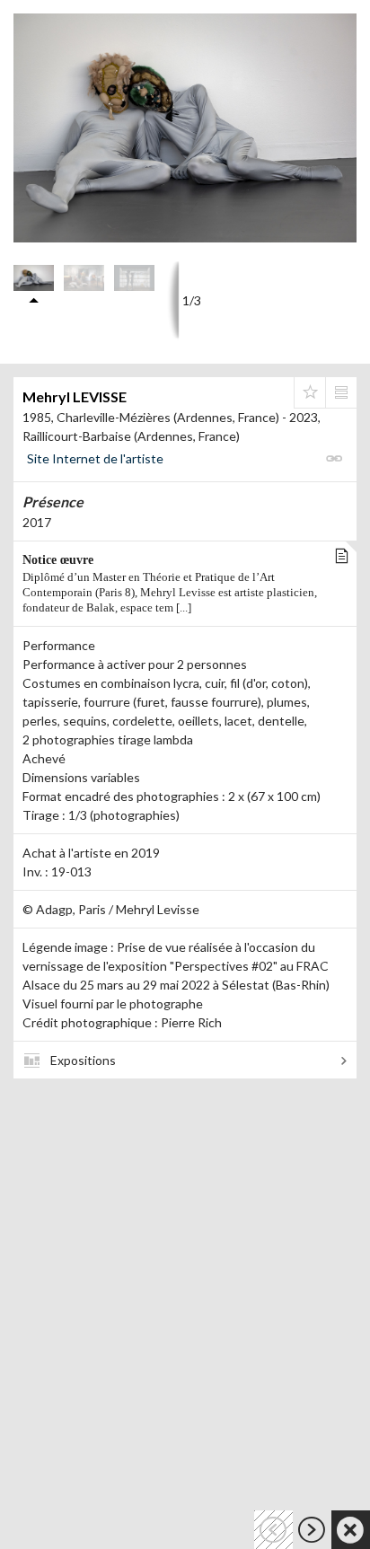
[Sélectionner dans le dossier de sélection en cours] (310, 392)
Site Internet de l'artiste (95, 458)
